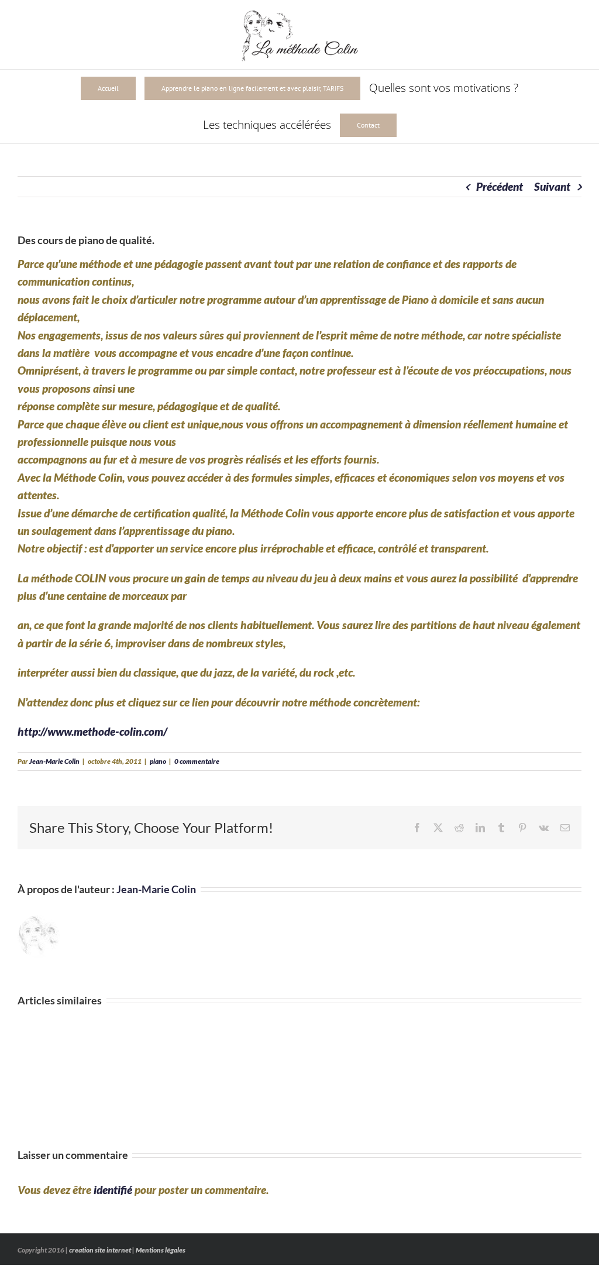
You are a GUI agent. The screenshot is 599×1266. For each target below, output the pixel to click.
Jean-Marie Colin (54, 761)
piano (158, 761)
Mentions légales (160, 1250)
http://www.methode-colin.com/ (92, 731)
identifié (113, 1189)
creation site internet (100, 1250)
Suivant (552, 186)
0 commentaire (196, 761)
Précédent (499, 186)
